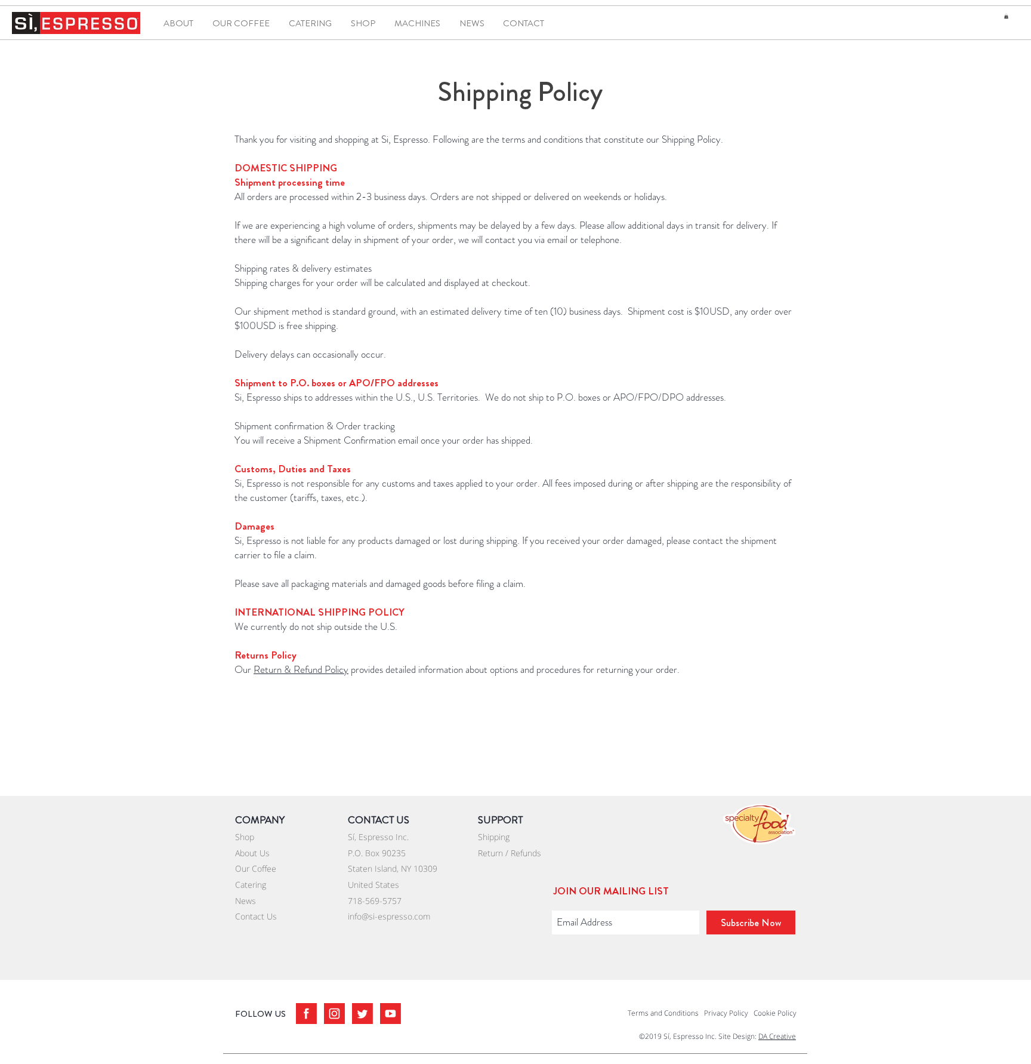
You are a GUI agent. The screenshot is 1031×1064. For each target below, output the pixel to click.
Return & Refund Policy (301, 669)
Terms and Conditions (663, 1013)
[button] (1006, 16)
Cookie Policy (775, 1013)
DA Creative (777, 1036)
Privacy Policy (726, 1013)
